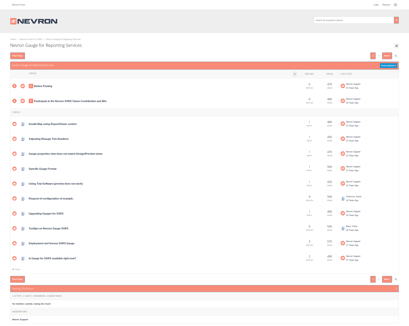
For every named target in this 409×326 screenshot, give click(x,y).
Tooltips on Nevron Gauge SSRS (48, 228)
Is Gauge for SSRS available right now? (52, 258)
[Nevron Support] (22, 86)
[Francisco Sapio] (22, 258)
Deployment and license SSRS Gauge (51, 243)
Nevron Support (353, 84)
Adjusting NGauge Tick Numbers (49, 139)
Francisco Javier (353, 196)
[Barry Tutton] (22, 228)
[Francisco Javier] (22, 198)
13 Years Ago (352, 125)
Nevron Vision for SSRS (31, 39)
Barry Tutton (352, 226)
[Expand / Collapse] (396, 288)
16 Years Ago (352, 88)
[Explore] (395, 5)
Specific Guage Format (42, 168)
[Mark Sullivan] (22, 124)
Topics (33, 73)
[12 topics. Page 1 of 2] (396, 55)
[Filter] (295, 74)
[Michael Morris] (22, 213)
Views (329, 74)
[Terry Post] (22, 243)
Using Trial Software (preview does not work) (56, 183)
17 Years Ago (352, 245)
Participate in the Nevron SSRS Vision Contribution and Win (70, 101)
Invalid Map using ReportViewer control (52, 124)
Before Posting (43, 86)
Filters (18, 269)
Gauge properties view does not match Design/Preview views (65, 153)
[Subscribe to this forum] (396, 45)
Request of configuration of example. (51, 198)
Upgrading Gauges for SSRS (46, 213)
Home (13, 39)
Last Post (346, 74)
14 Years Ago (352, 200)
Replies (309, 74)
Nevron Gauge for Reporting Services (63, 39)
